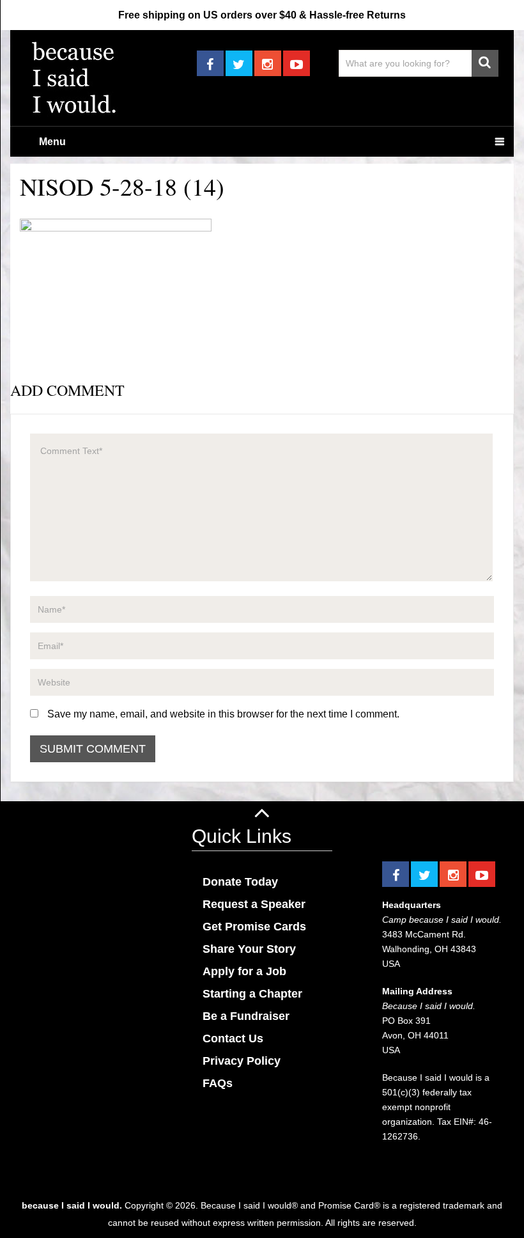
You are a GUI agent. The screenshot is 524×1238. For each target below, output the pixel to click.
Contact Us (233, 1038)
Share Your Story (249, 949)
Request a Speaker (254, 904)
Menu (52, 141)
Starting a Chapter (252, 993)
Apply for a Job (244, 971)
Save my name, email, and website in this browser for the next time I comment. (223, 714)
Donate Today (240, 881)
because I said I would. (72, 1205)
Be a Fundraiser (246, 1016)
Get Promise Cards (254, 926)
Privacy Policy (242, 1060)
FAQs (218, 1083)
